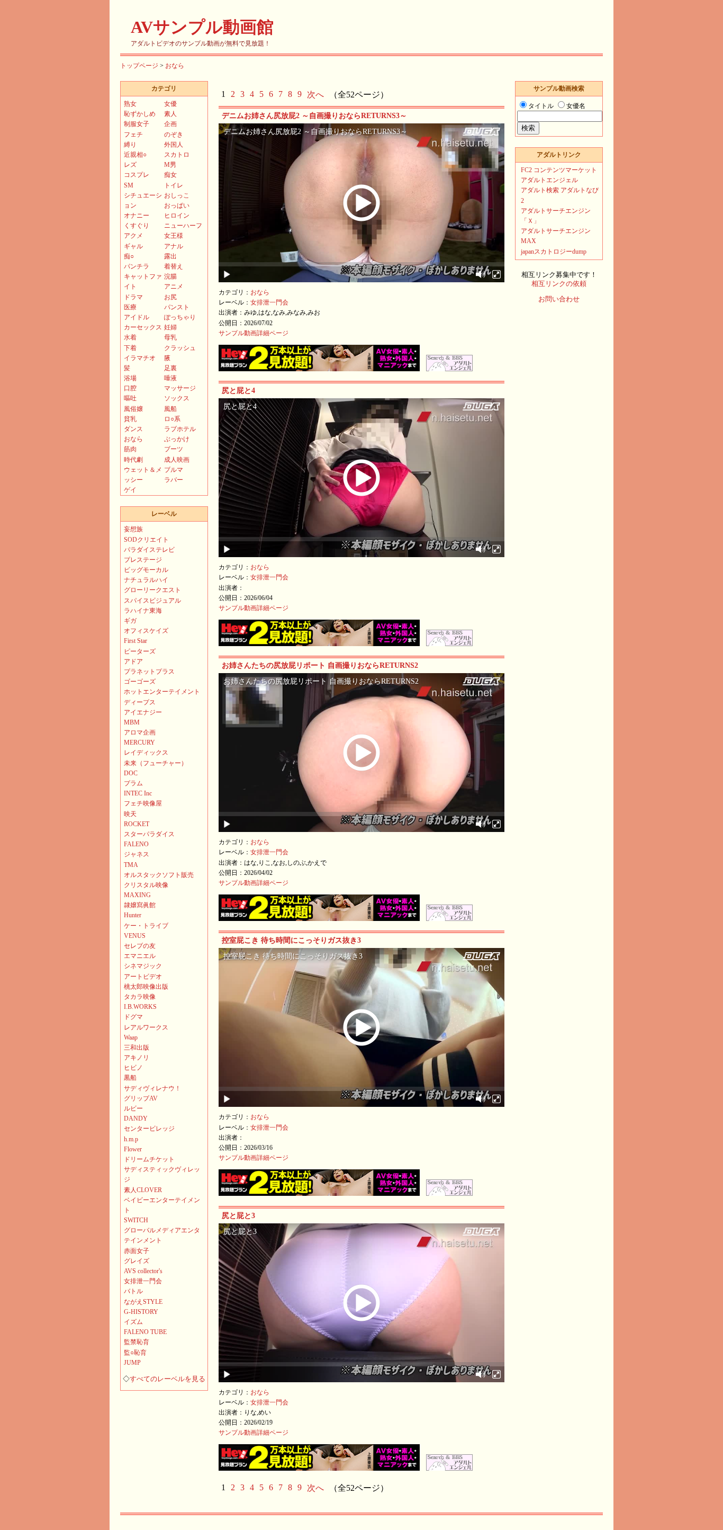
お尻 (170, 297)
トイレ (173, 185)
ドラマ (133, 297)
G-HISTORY (141, 1312)
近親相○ (135, 154)
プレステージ (143, 559)
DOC (131, 773)
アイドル (136, 317)
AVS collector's (143, 1271)
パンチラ (136, 266)
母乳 (170, 337)
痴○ (129, 256)
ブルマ (173, 469)
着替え (173, 266)
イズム (133, 1322)
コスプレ (136, 174)
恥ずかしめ (140, 114)
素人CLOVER (143, 1190)
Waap (131, 1037)
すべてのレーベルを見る (167, 1379)
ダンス (133, 429)
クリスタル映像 (146, 885)
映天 (130, 814)
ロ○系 (172, 419)
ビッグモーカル (146, 570)
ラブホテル (180, 429)
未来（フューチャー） (155, 763)
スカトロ (176, 154)
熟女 (130, 104)
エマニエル (140, 956)
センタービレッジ (149, 1128)
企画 (170, 124)
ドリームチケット (149, 1159)
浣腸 (170, 276)
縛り (130, 144)
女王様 (173, 235)
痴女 (170, 174)
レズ (130, 164)
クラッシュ (180, 348)
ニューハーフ (183, 225)
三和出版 (136, 1047)
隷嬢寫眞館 (140, 905)
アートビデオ (143, 976)
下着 (130, 348)
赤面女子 (136, 1251)
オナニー (136, 215)
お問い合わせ (559, 299)
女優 (170, 104)
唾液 (170, 378)
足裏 (170, 368)
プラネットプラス (149, 671)
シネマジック (143, 966)
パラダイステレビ (149, 549)
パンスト (176, 307)
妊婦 (170, 327)
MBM (132, 722)
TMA (131, 865)
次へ (315, 94)
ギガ (130, 620)
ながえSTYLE (143, 1301)
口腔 (130, 388)
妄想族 (133, 529)
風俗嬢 (133, 409)
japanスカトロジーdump (553, 251)
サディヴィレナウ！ (152, 1088)
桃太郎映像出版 (146, 986)
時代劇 (133, 459)
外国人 (173, 144)
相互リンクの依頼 (558, 284)
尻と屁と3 (238, 1216)
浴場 (130, 378)
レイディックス (146, 752)
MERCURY (139, 742)
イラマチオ (140, 358)
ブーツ (173, 449)
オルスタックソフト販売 (159, 875)
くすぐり (136, 225)
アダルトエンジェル (549, 180)
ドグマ (133, 1017)
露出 (170, 256)
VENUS (135, 936)
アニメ (173, 286)
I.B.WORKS (140, 1006)
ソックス (176, 398)
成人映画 (176, 459)
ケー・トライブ (146, 925)
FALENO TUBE (145, 1332)
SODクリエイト (146, 539)
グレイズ (136, 1261)
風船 (170, 409)
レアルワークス (146, 1027)
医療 (130, 307)
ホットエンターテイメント (162, 691)
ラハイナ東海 (143, 610)
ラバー (173, 480)
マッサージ (180, 388)
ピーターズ (140, 651)
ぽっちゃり (180, 317)
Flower (133, 1149)
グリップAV (141, 1098)
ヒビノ (133, 1067)
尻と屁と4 (238, 391)
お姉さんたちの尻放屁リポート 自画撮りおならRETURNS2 (320, 665)
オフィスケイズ (146, 630)
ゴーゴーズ (140, 681)
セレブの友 (140, 946)
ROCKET (136, 824)
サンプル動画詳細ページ (253, 333)
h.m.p (131, 1139)
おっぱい (176, 205)
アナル (173, 246)
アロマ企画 (140, 732)
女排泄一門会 (269, 302)
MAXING (137, 895)
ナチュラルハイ (146, 580)
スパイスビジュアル (152, 600)
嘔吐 (130, 398)
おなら (174, 65)
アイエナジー (143, 712)
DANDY (136, 1118)
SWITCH (136, 1220)
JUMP (132, 1362)
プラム (133, 783)
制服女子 (136, 124)
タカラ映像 (140, 996)
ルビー (133, 1108)
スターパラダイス (149, 834)
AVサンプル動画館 (202, 27)
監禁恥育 (136, 1342)
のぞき (173, 134)
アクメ (133, 235)
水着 (130, 337)
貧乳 (130, 419)
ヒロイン (176, 215)
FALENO (136, 844)
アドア (133, 661)
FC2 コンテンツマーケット (559, 170)
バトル (133, 1291)
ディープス (140, 702)
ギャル (133, 246)
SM (128, 185)
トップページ (139, 65)
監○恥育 (135, 1352)
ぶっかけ (176, 439)
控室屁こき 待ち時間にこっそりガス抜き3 (291, 940)
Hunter (132, 915)
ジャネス (136, 854)
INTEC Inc (138, 793)
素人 (170, 114)
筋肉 (130, 449)
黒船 (130, 1077)
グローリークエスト (152, 590)
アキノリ (136, 1057)
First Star (135, 641)
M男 (170, 164)
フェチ (133, 134)
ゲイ (130, 490)
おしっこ (176, 195)
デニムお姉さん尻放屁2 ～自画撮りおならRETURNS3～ (314, 116)
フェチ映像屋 (143, 803)
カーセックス (143, 327)
